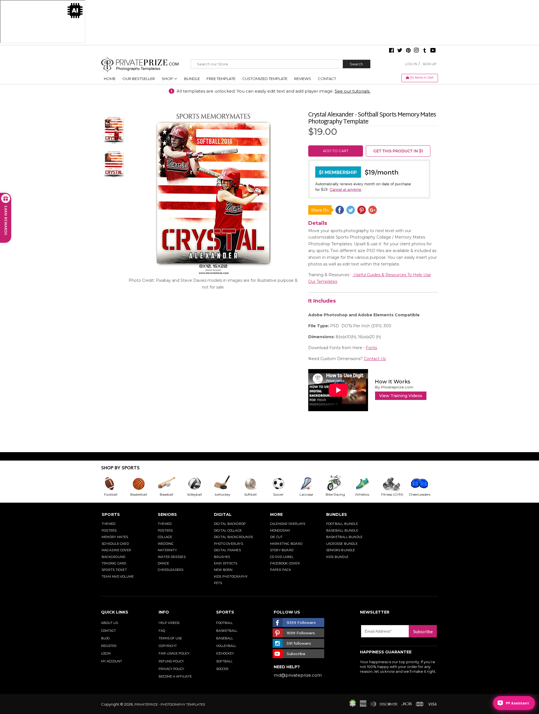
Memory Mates (115, 537)
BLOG (105, 638)
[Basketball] (143, 483)
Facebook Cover (285, 563)
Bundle (192, 78)
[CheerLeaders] (423, 483)
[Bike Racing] (339, 483)
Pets (218, 583)
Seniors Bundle (340, 550)
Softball (224, 661)
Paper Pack (280, 570)
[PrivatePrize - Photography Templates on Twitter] (399, 50)
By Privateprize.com (394, 387)
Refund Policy (171, 661)
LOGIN (106, 653)
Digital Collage (228, 530)
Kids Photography (231, 576)
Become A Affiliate (175, 676)
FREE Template (221, 78)
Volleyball (226, 646)
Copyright (168, 646)
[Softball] (255, 483)
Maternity (167, 550)
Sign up (429, 64)
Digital (223, 514)
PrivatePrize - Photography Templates (169, 704)
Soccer (222, 669)
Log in (411, 64)
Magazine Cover (116, 550)
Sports (111, 514)
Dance (163, 563)
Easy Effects (225, 563)
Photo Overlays (228, 544)
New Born (223, 570)
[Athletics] (367, 483)
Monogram (280, 530)
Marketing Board (286, 544)
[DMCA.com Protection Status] (352, 705)
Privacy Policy (171, 669)
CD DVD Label (282, 557)
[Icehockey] (227, 483)
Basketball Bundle (344, 537)
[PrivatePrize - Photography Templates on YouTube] (433, 50)
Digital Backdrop (230, 524)
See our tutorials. (352, 91)
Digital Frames (227, 550)
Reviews (302, 78)
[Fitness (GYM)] (395, 483)
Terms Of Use (170, 638)
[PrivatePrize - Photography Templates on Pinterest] (408, 50)
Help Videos (169, 623)
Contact (327, 78)
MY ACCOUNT (111, 661)
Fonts (371, 347)
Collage (165, 537)
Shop (168, 78)
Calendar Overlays (287, 524)
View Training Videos (400, 395)
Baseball (224, 638)
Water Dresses (172, 557)
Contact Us (375, 358)
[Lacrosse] (311, 483)
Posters (109, 530)
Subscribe (423, 631)
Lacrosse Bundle (342, 544)
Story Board (281, 550)
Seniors (167, 514)
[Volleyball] (199, 483)
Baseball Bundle (342, 530)
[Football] (115, 483)
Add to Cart (335, 150)
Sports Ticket (114, 570)
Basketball (226, 631)
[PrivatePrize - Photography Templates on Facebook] (391, 50)
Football (224, 623)
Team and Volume (118, 576)
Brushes (222, 557)
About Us (109, 623)
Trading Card (114, 563)
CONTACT (108, 631)
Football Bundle (342, 524)
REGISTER (109, 646)
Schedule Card (115, 544)
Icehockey (225, 653)
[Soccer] (283, 483)
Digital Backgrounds (233, 537)
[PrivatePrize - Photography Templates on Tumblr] (424, 50)
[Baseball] (171, 483)
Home (110, 78)
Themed (108, 524)
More (276, 514)
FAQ (162, 631)
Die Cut (276, 537)
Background (113, 557)
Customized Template (264, 78)
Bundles (336, 514)
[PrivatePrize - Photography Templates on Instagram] (416, 50)
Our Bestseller (138, 78)
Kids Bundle (337, 557)
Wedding (166, 544)
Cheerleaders (171, 570)
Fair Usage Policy (174, 653)
